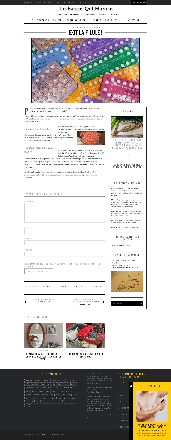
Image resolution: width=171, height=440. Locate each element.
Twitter (62, 286)
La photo (121, 395)
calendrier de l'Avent (38, 384)
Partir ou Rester (76, 20)
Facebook (46, 286)
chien (65, 384)
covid (50, 387)
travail (59, 402)
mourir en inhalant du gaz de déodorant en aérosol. (152, 426)
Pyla (53, 398)
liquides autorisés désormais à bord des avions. (86, 355)
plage (34, 398)
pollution (42, 398)
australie (46, 380)
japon (54, 391)
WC (27, 405)
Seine (37, 402)
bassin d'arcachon (58, 380)
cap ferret (51, 384)
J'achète (121, 389)
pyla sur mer (62, 398)
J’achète (96, 20)
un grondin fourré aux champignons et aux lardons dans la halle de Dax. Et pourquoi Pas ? (127, 145)
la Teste (28, 395)
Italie (47, 391)
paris (27, 398)
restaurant (29, 402)
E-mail (27, 239)
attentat (38, 380)
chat (59, 384)
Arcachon (29, 380)
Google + (96, 286)
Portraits (111, 20)
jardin (61, 391)
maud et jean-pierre (44, 300)
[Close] (131, 386)
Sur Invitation (131, 20)
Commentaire (30, 201)
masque (45, 395)
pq (48, 398)
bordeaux (70, 380)
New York (66, 395)
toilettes (51, 402)
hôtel (41, 391)
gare (27, 391)
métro (58, 395)
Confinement (30, 387)
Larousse (69, 391)
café (27, 384)
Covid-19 (58, 387)
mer (52, 395)
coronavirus (41, 387)
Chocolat (73, 384)
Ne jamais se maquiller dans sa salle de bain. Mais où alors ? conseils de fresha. (44, 356)
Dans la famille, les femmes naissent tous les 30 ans (85, 301)
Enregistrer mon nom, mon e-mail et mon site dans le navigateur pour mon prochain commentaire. (62, 265)
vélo (73, 402)
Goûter (57, 20)
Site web (28, 250)
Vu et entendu (40, 20)
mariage (36, 395)
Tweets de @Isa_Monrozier (120, 245)
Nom (26, 227)
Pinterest (78, 286)
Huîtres (34, 391)
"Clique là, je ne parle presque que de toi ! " (125, 267)
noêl (74, 395)
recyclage (72, 398)
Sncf (43, 402)
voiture (66, 402)
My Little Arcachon (126, 402)
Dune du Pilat (68, 387)
